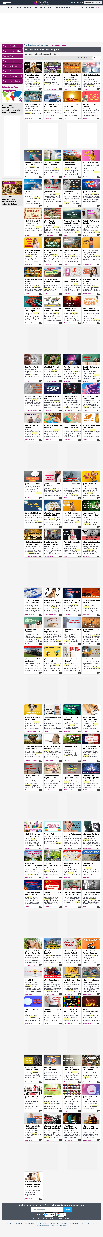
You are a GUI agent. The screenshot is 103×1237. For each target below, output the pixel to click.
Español (9, 7)
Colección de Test (10, 87)
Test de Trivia (8, 56)
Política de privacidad (66, 1218)
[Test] (42, 2)
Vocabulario (87, 264)
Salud (48, 7)
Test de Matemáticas (12, 66)
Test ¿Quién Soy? (30, 965)
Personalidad (23, 7)
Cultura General (30, 439)
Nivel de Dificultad (84, 58)
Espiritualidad (68, 673)
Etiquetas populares (89, 1223)
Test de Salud (8, 61)
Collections (61, 1226)
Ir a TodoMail (78, 2)
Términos (56, 1218)
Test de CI (7, 71)
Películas (86, 556)
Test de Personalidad (12, 51)
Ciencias (66, 118)
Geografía (48, 118)
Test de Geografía (9, 91)
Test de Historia (8, 183)
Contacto (8, 1223)
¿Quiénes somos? (29, 1223)
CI (75, 7)
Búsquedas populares (45, 1226)
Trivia (37, 7)
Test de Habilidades (11, 81)
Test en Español (9, 46)
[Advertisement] (51, 27)
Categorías (74, 1223)
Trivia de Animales (50, 89)
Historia (85, 118)
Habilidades (87, 7)
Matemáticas (62, 7)
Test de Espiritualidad (12, 76)
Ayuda (17, 1223)
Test (25, 45)
